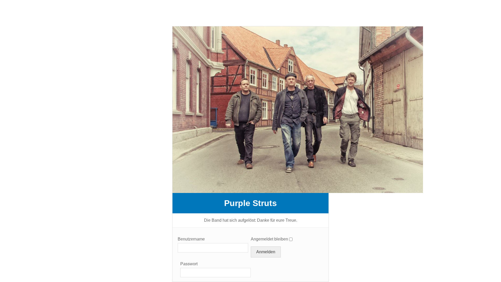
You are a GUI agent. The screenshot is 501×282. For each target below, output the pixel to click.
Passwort (189, 264)
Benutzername (191, 239)
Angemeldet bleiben (269, 239)
